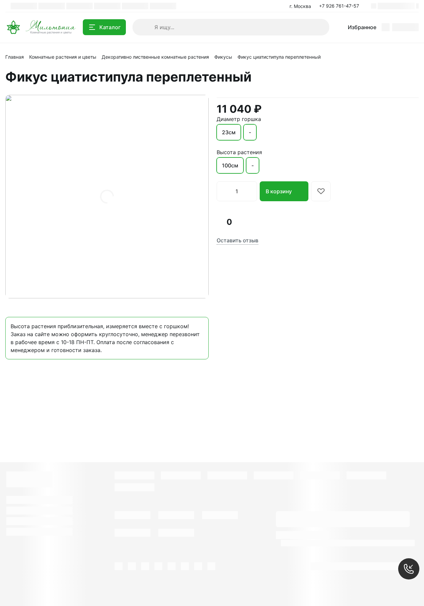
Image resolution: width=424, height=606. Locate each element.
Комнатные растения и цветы (62, 57)
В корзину (279, 191)
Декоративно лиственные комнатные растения (155, 57)
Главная (14, 57)
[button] (341, 6)
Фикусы (223, 57)
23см (229, 132)
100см (230, 165)
